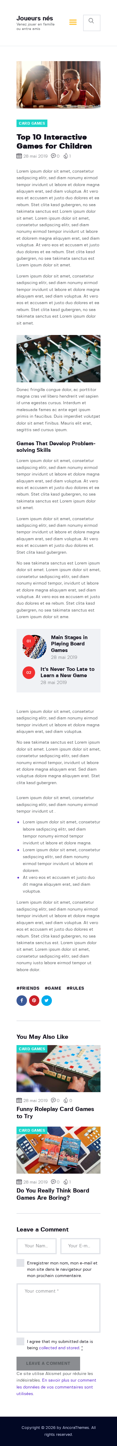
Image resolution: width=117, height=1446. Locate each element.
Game (54, 988)
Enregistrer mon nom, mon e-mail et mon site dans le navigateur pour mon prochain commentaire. (62, 1269)
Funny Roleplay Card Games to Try (55, 1113)
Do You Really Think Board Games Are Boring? (52, 1194)
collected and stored (59, 1348)
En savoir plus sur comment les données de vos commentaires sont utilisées (56, 1387)
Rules (77, 988)
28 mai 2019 (64, 657)
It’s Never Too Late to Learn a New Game (67, 672)
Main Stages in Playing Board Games (69, 644)
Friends (29, 988)
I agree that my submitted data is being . (60, 1345)
